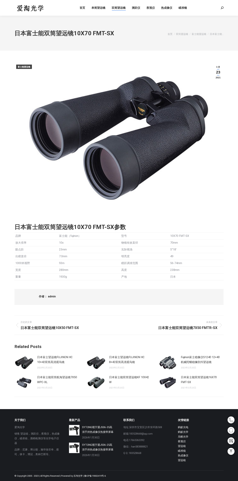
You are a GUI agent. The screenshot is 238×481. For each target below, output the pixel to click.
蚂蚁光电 (183, 427)
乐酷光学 (183, 436)
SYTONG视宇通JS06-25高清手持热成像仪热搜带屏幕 (97, 447)
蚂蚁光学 (183, 432)
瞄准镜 (182, 450)
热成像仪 (183, 455)
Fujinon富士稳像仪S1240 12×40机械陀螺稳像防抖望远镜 (200, 360)
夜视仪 (182, 441)
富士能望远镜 (24, 67)
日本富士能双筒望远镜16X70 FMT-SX (199, 380)
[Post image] (24, 363)
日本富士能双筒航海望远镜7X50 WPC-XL (57, 380)
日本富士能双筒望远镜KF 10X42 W (129, 380)
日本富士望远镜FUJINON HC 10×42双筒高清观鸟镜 (54, 360)
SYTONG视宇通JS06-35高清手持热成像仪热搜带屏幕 (97, 430)
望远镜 (182, 446)
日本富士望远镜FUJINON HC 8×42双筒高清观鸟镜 (126, 360)
